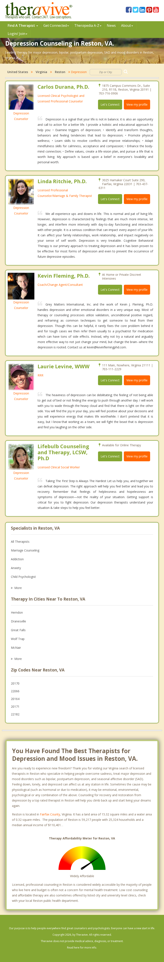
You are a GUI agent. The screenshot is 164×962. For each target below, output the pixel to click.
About (126, 25)
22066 (15, 691)
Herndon (17, 612)
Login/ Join (16, 33)
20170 (15, 683)
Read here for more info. (82, 947)
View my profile (137, 104)
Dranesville (18, 621)
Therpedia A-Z (86, 25)
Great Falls (18, 630)
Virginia (41, 72)
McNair (16, 648)
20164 (15, 699)
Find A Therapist (22, 25)
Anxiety (16, 568)
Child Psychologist (23, 577)
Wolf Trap (18, 639)
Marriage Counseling (25, 550)
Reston (60, 72)
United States (17, 72)
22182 (15, 714)
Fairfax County (50, 814)
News (111, 25)
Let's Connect (110, 104)
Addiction (17, 559)
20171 (15, 706)
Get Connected (55, 25)
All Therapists (20, 541)
